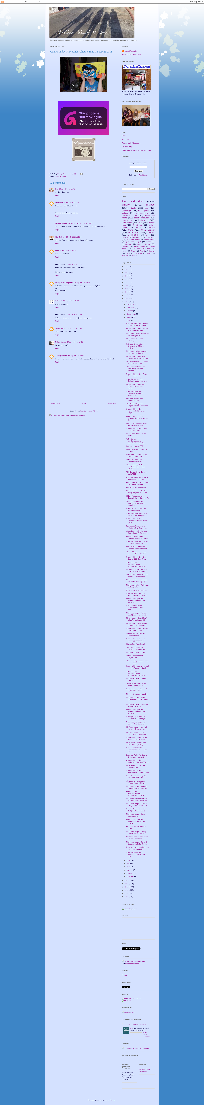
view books (147, 1036)
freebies (151, 232)
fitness (148, 242)
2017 (127, 295)
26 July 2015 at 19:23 (74, 264)
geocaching (126, 244)
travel (130, 230)
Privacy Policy (127, 147)
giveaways (126, 211)
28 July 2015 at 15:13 (75, 342)
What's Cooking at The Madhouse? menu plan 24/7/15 (135, 467)
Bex (56, 189)
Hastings (152, 251)
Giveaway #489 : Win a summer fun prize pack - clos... (136, 854)
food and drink (133, 201)
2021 (127, 282)
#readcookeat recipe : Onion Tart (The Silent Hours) (136, 810)
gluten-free (130, 242)
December (131, 304)
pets (140, 242)
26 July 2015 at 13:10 (84, 223)
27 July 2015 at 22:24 (74, 328)
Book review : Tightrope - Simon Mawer (135, 766)
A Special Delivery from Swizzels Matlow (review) (136, 380)
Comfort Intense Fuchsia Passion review (135, 635)
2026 (127, 266)
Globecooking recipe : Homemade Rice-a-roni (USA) (135, 411)
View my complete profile (131, 54)
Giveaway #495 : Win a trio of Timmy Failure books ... (137, 478)
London (148, 253)
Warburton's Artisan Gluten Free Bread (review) (136, 744)
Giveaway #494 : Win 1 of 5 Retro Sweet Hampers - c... (137, 514)
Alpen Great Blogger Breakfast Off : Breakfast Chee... (137, 483)
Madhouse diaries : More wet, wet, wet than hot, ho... (137, 352)
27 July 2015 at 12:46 (74, 314)
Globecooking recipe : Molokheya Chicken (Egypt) (137, 761)
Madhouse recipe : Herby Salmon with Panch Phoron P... (137, 699)
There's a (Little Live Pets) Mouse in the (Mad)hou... (136, 684)
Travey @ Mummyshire (64, 283)
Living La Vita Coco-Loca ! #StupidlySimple (136, 509)
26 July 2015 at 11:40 (67, 189)
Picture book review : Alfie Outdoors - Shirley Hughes (137, 357)
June (129, 860)
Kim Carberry (60, 237)
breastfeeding (139, 246)
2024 (127, 273)
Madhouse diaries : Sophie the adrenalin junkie (137, 335)
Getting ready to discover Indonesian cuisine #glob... (137, 718)
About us (125, 139)
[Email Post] (81, 174)
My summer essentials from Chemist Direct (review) (136, 570)
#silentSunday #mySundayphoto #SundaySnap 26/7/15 (135, 441)
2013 (127, 884)
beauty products (141, 218)
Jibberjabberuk (61, 356)
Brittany (133, 251)
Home (84, 403)
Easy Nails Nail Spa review (136, 487)
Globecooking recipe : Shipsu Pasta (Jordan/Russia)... (137, 738)
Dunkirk (125, 246)
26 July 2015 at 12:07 (72, 203)
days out (144, 220)
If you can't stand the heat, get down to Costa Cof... (137, 848)
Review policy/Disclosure (131, 143)
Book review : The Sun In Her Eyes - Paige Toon (137, 690)
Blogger (112, 1100)
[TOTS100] (126, 1000)
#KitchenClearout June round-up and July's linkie (137, 838)
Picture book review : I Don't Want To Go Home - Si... (136, 619)
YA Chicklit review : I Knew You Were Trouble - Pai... (137, 363)
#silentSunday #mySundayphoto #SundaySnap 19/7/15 (135, 564)
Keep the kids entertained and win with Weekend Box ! (137, 667)
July (128, 320)
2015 (127, 301)
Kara (57, 251)
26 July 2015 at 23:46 (82, 283)
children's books (129, 215)
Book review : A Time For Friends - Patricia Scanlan (136, 548)
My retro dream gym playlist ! (137, 694)
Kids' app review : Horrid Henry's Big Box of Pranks (136, 733)
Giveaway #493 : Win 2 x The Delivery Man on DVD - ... (137, 542)
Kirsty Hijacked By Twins (65, 223)
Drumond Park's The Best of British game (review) (136, 756)
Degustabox (133, 235)
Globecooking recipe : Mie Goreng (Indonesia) (136, 640)
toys (146, 208)
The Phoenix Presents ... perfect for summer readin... (137, 648)
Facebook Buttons (132, 964)
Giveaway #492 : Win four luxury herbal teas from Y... (137, 594)
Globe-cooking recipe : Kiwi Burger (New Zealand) (136, 723)
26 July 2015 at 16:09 (74, 237)
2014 (127, 880)
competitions (127, 220)
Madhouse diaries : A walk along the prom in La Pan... (137, 492)
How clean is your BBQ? (135, 446)
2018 (127, 292)
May (128, 864)
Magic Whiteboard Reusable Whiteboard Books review (136, 799)
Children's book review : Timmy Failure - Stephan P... (137, 497)
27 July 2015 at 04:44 (71, 301)
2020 (127, 285)
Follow (124, 975)
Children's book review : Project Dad (135, 657)
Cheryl (132, 1028)
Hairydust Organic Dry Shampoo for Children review (135, 346)
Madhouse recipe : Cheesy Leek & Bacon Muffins (136, 833)
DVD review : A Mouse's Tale (136, 590)
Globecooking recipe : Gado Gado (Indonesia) (136, 430)
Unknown (59, 203)
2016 (127, 298)
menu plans (143, 211)
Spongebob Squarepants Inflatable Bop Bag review (136, 527)
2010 (127, 893)
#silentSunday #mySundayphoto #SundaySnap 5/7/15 (135, 793)
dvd (140, 223)
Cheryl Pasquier (130, 51)
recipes (150, 204)
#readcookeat (149, 239)
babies (125, 213)
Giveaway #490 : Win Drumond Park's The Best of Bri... (137, 750)
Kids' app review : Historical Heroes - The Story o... (136, 728)
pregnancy (137, 237)
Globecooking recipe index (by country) (136, 150)
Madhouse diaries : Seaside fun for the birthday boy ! (136, 581)
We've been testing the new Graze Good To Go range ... (137, 532)
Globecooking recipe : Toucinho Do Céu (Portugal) (137, 772)
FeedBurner (143, 175)
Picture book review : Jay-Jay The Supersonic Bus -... (137, 329)
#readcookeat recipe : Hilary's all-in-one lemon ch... (137, 455)
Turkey (128, 253)
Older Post (112, 403)
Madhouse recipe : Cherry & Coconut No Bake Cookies (137, 843)
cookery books (143, 244)
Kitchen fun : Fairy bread (135, 644)
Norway (124, 251)
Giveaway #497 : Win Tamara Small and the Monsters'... (137, 324)
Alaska (133, 255)
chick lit (125, 237)
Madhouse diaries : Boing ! (136, 652)
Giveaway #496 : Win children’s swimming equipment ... (134, 393)
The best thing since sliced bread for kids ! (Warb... (136, 553)
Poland (142, 251)
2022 (127, 279)
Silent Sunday (60, 176)
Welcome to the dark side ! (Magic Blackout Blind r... (136, 782)
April (128, 867)
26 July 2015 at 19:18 (68, 251)
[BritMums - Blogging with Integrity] (135, 1048)
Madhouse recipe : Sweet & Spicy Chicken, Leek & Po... (137, 805)
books (133, 208)
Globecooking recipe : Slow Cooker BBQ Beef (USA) (136, 558)
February (130, 873)
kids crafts (127, 223)
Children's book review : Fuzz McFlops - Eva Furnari (137, 575)
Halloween (151, 237)
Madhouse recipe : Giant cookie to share (135, 815)
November (131, 308)
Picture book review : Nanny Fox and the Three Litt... (136, 624)
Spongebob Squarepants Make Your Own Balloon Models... (136, 503)
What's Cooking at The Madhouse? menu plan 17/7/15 (135, 600)
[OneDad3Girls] (83, 162)
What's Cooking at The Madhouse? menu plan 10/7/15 (135, 711)
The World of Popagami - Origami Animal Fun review (137, 405)
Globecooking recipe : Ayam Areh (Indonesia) (136, 375)
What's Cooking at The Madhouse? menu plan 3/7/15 (135, 821)
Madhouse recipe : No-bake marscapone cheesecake (136, 787)
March (129, 870)
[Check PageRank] (129, 909)
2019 (127, 289)
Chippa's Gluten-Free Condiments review (134, 461)
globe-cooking (142, 213)
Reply (57, 195)
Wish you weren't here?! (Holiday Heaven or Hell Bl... (137, 537)
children (126, 204)
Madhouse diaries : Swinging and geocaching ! (137, 705)
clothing (151, 227)
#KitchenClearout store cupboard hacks (134, 399)
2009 (127, 896)
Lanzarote (138, 253)
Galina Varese (60, 342)
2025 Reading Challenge (137, 1024)
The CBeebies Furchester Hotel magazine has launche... (135, 369)
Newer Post (55, 403)
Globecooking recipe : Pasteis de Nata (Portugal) (137, 629)
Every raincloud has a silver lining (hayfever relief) (136, 424)
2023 (127, 276)
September (131, 314)
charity (138, 227)
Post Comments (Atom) (89, 411)
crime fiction (134, 232)
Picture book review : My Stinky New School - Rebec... (135, 386)
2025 (127, 269)
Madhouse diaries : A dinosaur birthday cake (137, 586)
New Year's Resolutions (142, 249)
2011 (127, 890)
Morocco (125, 256)
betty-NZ (58, 301)
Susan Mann (60, 328)
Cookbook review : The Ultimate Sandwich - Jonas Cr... (137, 418)
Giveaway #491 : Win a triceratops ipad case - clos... (135, 608)
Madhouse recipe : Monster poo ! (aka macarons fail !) (137, 614)
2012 (127, 887)
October (130, 311)
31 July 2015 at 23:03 (76, 356)
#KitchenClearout (133, 239)
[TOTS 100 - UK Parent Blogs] (132, 998)
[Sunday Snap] (83, 136)
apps (147, 235)
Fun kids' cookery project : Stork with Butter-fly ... (136, 777)
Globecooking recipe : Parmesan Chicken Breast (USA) (136, 521)
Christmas (137, 225)
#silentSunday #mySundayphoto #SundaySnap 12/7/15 (135, 673)
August (129, 317)
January (130, 876)
